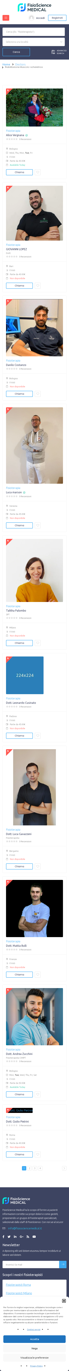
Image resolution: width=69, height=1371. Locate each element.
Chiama (19, 172)
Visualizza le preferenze (34, 1357)
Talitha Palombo (16, 610)
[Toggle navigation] (6, 18)
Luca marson (14, 492)
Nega (34, 1348)
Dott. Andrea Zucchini (19, 1053)
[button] (64, 1301)
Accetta (34, 1339)
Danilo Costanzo (16, 364)
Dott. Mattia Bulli (16, 945)
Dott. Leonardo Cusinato (21, 702)
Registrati (57, 18)
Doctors (20, 64)
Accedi (40, 18)
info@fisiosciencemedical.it (25, 1228)
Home (6, 64)
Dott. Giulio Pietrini (17, 1121)
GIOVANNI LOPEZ (16, 249)
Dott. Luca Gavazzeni (18, 833)
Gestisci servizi (33, 1329)
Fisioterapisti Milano (19, 1293)
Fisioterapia (13, 130)
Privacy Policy (36, 1366)
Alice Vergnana (15, 135)
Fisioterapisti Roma (18, 1284)
